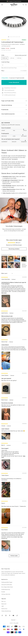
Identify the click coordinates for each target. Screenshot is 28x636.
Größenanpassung (5, 589)
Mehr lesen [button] (4, 293)
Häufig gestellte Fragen (6, 582)
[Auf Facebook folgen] (2, 615)
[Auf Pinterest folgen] (9, 615)
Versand (9, 50)
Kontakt (3, 592)
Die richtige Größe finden (7, 587)
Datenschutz (4, 608)
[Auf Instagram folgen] (6, 615)
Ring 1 (2, 70)
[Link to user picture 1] (5, 301)
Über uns (3, 601)
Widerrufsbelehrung (6, 611)
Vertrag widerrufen (5, 594)
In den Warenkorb (14, 82)
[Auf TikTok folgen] (17, 615)
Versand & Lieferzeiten (6, 584)
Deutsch (13, 620)
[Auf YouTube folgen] (13, 615)
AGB (2, 606)
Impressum (3, 604)
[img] (4, 277)
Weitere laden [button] (14, 555)
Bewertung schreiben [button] (14, 249)
